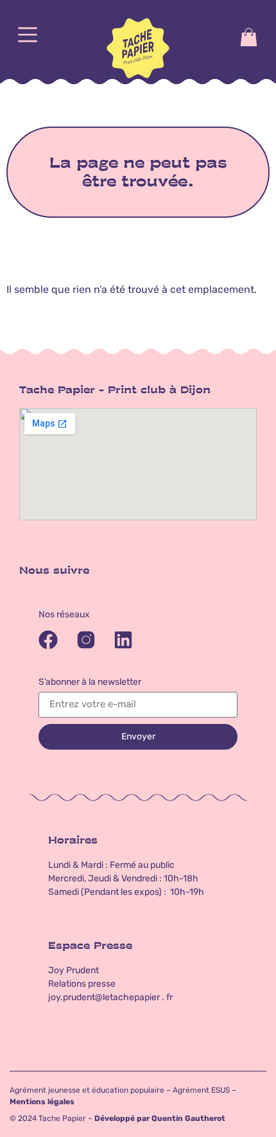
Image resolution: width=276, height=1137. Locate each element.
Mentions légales (42, 1101)
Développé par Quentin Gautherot (159, 1118)
